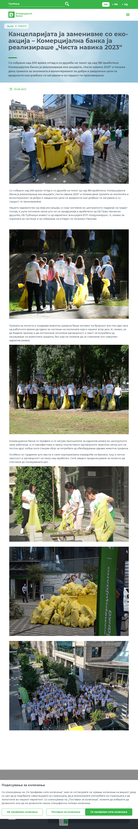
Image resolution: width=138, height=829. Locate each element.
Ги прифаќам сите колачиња (109, 811)
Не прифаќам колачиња (22, 811)
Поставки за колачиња (65, 811)
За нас (10, 26)
